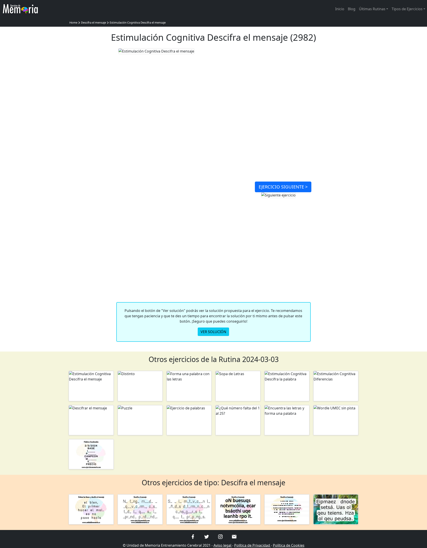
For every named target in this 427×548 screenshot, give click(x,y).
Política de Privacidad (252, 545)
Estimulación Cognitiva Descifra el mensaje (138, 22)
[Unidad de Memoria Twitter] (206, 536)
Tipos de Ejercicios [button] (407, 8)
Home (73, 22)
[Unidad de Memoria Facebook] (192, 536)
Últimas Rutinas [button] (372, 8)
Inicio (339, 8)
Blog (351, 8)
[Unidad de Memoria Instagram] (220, 536)
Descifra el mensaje (93, 22)
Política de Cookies (288, 545)
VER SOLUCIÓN (213, 331)
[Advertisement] (91, 115)
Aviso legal (223, 545)
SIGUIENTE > (283, 187)
